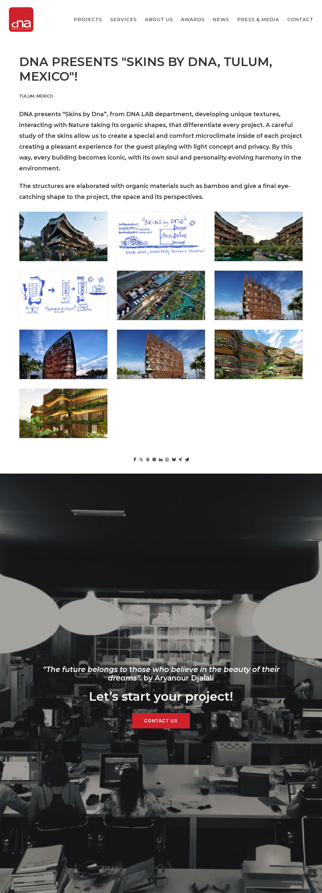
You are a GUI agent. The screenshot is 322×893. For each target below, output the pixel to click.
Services (123, 19)
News (221, 19)
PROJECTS (88, 19)
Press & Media (258, 19)
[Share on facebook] (135, 459)
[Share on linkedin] (161, 459)
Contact (300, 19)
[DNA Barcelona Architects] (21, 19)
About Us (159, 19)
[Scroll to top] (312, 873)
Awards (193, 19)
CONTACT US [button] (161, 720)
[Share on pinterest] (154, 459)
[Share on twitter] (141, 459)
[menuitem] (90, 19)
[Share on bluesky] (174, 459)
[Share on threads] (148, 459)
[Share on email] (187, 459)
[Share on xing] (180, 459)
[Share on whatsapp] (167, 459)
